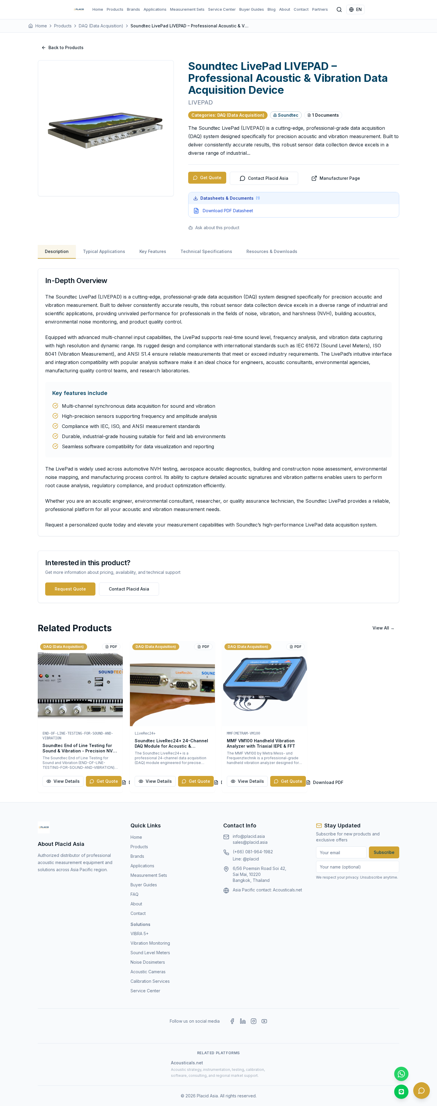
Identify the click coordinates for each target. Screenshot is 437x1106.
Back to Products (66, 47)
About (284, 9)
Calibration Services (150, 981)
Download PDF (328, 782)
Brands (133, 9)
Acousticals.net (287, 889)
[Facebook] (232, 1021)
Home (97, 9)
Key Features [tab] (152, 251)
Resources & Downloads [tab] (271, 251)
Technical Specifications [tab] (206, 251)
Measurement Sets (187, 9)
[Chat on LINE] (401, 1092)
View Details (67, 781)
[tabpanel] (218, 402)
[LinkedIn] (243, 1021)
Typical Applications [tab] (104, 251)
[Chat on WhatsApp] (401, 1074)
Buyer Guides (251, 9)
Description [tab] (57, 251)
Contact (301, 9)
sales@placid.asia (250, 842)
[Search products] (339, 9)
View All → (383, 627)
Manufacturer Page (340, 178)
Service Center (222, 9)
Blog (272, 9)
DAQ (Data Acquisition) (101, 25)
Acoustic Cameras (148, 971)
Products (115, 9)
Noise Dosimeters (148, 962)
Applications (155, 9)
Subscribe (384, 852)
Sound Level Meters (150, 952)
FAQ (135, 894)
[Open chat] (421, 1090)
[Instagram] (254, 1021)
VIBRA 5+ (140, 933)
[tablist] (218, 252)
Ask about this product (217, 227)
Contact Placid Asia (268, 178)
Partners (320, 9)
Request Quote (70, 588)
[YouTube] (264, 1021)
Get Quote (210, 177)
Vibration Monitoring (150, 943)
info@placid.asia (249, 836)
